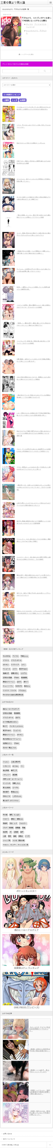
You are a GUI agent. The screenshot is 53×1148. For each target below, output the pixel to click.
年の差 (5, 815)
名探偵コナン (7, 743)
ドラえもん (22, 690)
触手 (21, 832)
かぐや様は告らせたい (10, 722)
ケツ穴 (27, 836)
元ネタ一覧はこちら (9, 747)
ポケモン (6, 664)
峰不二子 (14, 770)
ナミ (22, 766)
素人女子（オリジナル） (11, 800)
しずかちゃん (17, 796)
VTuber (16, 677)
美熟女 (20, 836)
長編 (23, 828)
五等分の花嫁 (7, 677)
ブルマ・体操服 (8, 828)
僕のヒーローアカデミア (11, 709)
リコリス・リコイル (9, 690)
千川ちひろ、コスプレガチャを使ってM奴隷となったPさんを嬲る (36, 19)
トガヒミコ (6, 766)
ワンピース (6, 669)
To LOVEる (6, 656)
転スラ (5, 726)
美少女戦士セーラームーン (12, 739)
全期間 (23, 100)
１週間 (6, 100)
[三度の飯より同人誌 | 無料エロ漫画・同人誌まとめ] (14, 4)
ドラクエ (6, 660)
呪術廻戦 (24, 677)
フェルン (6, 762)
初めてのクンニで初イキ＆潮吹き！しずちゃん (31, 143)
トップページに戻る (27, 54)
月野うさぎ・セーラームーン (12, 779)
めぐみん (15, 766)
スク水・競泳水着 (18, 840)
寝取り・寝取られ (17, 819)
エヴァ (15, 669)
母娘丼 (5, 823)
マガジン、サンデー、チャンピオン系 (15, 845)
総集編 (18, 828)
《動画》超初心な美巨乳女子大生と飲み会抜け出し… (39, 1050)
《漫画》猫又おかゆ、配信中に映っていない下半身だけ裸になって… (39, 1113)
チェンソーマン (8, 686)
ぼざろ (19, 682)
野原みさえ (14, 792)
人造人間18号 (15, 762)
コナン (23, 664)
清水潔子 (6, 792)
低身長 (5, 832)
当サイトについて (9, 1139)
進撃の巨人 (14, 673)
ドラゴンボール (16, 660)
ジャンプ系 (6, 840)
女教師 (16, 832)
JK (11, 832)
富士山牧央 (6, 787)
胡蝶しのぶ (16, 783)
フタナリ (6, 819)
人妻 (4, 836)
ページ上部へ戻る (50, 1145)
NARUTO (19, 686)
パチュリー (6, 775)
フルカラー (23, 823)
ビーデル (15, 787)
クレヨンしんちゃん (16, 726)
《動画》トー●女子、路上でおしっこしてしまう (39, 1071)
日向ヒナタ (6, 796)
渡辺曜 (15, 775)
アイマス (15, 656)
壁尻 (9, 836)
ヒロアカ (24, 673)
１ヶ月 (14, 100)
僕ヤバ (26, 682)
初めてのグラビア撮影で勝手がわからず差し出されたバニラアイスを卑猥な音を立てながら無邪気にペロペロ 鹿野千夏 (34, 433)
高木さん (27, 686)
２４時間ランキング (11, 95)
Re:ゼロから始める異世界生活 (13, 695)
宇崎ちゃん (24, 656)
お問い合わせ (7, 1134)
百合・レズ (13, 823)
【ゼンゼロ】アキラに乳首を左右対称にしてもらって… (39, 1029)
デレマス (29, 24)
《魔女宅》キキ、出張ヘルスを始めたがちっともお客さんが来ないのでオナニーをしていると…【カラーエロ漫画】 (34, 487)
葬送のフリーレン (9, 682)
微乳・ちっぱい (15, 815)
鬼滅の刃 (6, 673)
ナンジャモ (6, 783)
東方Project (23, 669)
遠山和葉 (6, 770)
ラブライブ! (15, 664)
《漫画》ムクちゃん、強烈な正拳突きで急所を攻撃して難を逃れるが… (39, 1092)
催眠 (14, 836)
